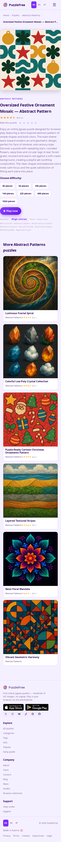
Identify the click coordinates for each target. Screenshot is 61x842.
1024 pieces (8, 201)
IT (45, 4)
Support (7, 811)
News (6, 783)
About (6, 765)
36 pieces (7, 185)
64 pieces (24, 185)
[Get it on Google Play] (36, 707)
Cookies (26, 835)
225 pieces (25, 193)
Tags (5, 737)
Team (6, 769)
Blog (5, 779)
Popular (7, 747)
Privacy (6, 835)
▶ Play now (10, 211)
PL (39, 4)
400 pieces (43, 193)
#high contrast (19, 219)
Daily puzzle (9, 751)
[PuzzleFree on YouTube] (19, 714)
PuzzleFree (17, 5)
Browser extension (12, 793)
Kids (5, 742)
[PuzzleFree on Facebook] (39, 714)
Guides (6, 788)
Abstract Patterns (31, 15)
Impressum (38, 835)
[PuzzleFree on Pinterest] (32, 714)
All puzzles (8, 728)
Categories (8, 733)
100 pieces (40, 185)
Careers (7, 774)
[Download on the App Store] (13, 707)
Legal (49, 835)
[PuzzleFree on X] (5, 714)
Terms (16, 835)
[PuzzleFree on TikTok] (26, 714)
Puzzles (15, 15)
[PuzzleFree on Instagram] (12, 714)
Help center (9, 806)
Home (6, 15)
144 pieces (8, 193)
